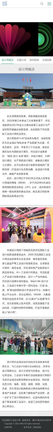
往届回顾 (47, 60)
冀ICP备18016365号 (41, 420)
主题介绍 (21, 60)
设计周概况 (7, 60)
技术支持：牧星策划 (32, 427)
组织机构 (34, 60)
